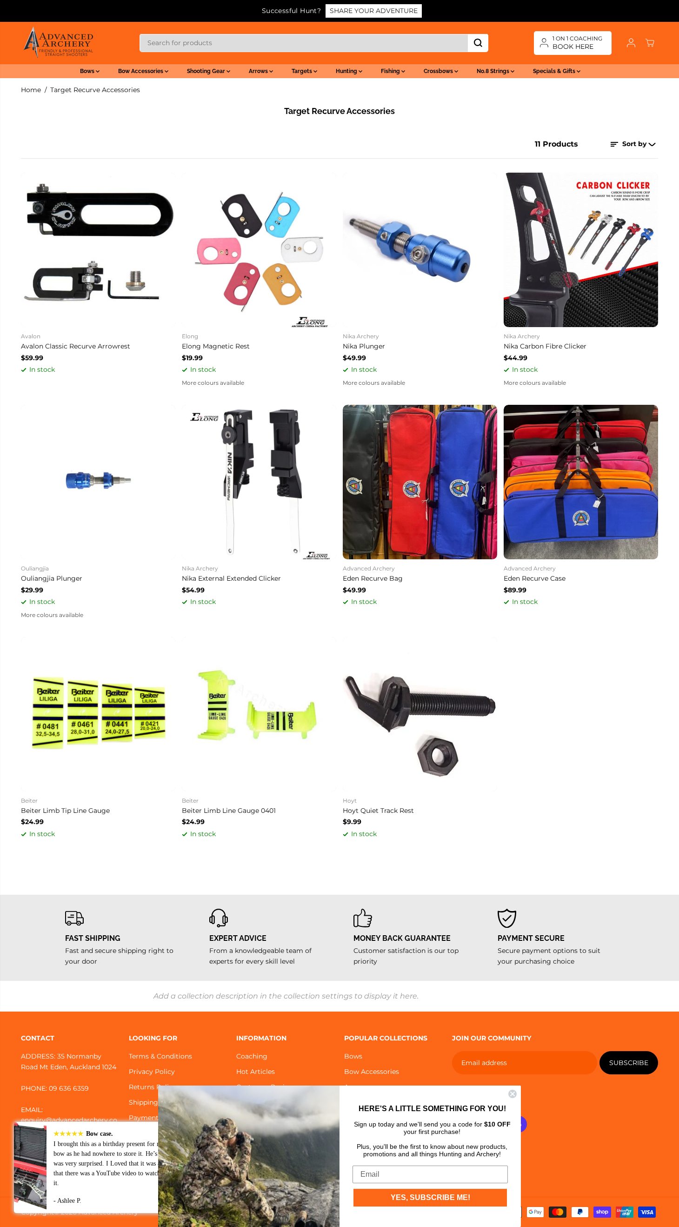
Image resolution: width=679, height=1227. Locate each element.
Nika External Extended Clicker (231, 578)
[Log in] (631, 42)
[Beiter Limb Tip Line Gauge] (98, 714)
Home (31, 90)
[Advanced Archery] (58, 43)
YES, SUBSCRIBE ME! (430, 1197)
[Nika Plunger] (420, 250)
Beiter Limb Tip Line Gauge (65, 810)
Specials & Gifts (555, 71)
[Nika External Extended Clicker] (259, 482)
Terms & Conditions (160, 1056)
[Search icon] (478, 43)
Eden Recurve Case (535, 578)
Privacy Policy (152, 1071)
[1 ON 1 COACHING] (573, 42)
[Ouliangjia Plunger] (98, 482)
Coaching (251, 1056)
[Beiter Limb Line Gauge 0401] (259, 714)
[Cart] (649, 42)
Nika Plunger (364, 346)
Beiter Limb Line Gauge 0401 (229, 810)
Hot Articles (255, 1071)
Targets (302, 71)
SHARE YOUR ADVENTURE (374, 11)
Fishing (391, 71)
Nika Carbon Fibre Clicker (545, 346)
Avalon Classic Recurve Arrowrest (75, 346)
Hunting (347, 71)
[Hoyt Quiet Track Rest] (420, 714)
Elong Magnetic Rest (216, 346)
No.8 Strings (494, 71)
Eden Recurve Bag (373, 578)
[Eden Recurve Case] (581, 482)
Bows (88, 71)
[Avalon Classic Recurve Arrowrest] (98, 250)
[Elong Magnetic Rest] (259, 250)
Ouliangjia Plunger (51, 578)
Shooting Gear (206, 71)
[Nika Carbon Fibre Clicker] (581, 250)
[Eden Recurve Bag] (420, 482)
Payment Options (157, 1117)
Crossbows (439, 71)
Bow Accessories (141, 71)
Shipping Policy (154, 1102)
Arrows (259, 71)
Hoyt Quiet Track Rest (378, 810)
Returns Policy (152, 1087)
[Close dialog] (512, 1094)
